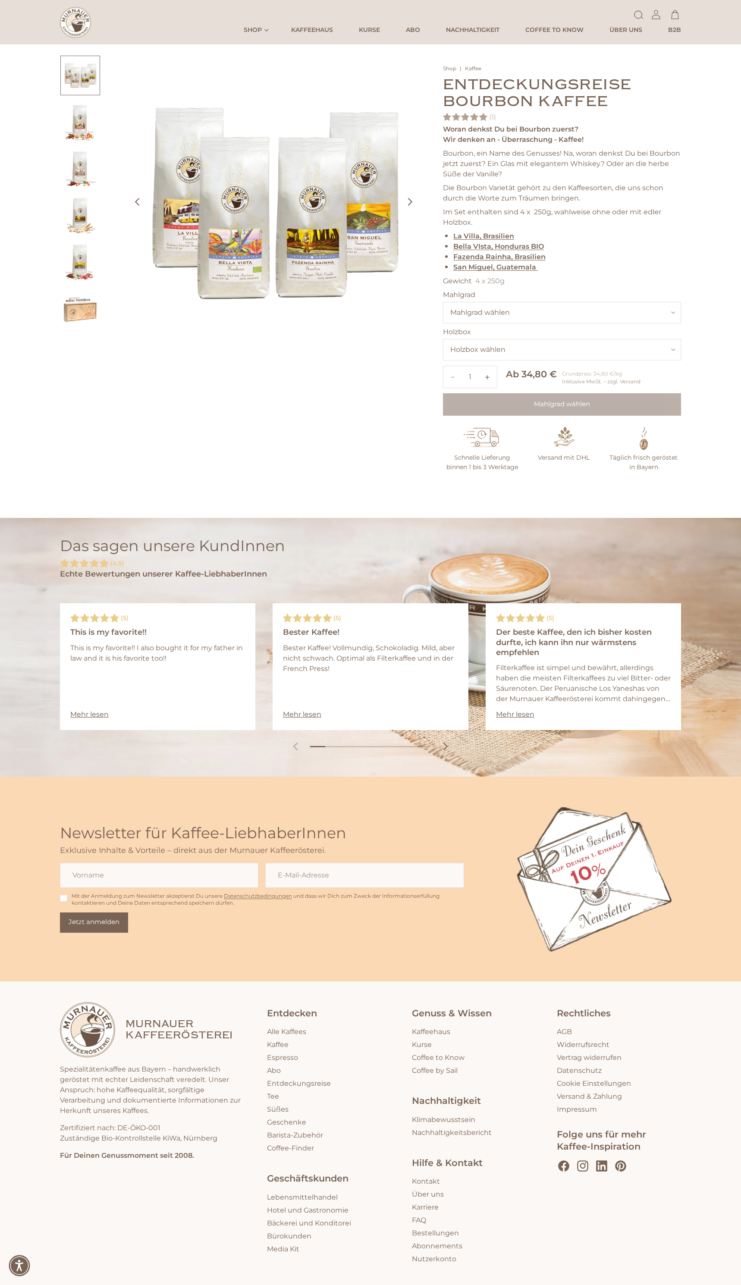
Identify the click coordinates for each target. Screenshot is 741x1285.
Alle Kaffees (286, 1031)
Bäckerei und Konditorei (309, 1223)
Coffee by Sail (435, 1070)
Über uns (428, 1194)
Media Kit (283, 1249)
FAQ (419, 1220)
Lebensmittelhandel (302, 1197)
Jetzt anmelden (94, 922)
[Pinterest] (621, 1166)
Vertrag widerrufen (589, 1057)
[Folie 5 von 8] (378, 746)
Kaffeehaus (431, 1031)
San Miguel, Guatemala (495, 267)
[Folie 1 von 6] (80, 75)
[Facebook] (564, 1166)
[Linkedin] (602, 1166)
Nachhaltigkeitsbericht (452, 1132)
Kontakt (426, 1181)
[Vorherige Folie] (134, 203)
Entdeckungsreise (299, 1083)
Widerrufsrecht (583, 1044)
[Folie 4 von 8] (362, 746)
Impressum (577, 1109)
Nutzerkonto (434, 1259)
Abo (274, 1070)
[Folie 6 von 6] (80, 308)
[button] (19, 1265)
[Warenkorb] (675, 14)
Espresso (282, 1057)
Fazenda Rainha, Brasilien (499, 257)
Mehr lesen (89, 714)
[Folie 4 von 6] (80, 215)
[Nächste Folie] (412, 203)
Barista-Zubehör (295, 1135)
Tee (273, 1096)
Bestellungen (435, 1233)
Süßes (278, 1109)
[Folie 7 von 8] (408, 746)
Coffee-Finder (290, 1148)
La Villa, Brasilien (483, 236)
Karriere (425, 1207)
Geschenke (286, 1122)
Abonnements (437, 1246)
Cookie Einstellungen (594, 1083)
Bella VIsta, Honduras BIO (498, 246)
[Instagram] (583, 1166)
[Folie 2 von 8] (332, 746)
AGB (564, 1031)
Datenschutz (579, 1070)
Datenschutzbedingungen (258, 896)
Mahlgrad (459, 295)
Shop (449, 69)
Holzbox (457, 332)
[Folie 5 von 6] (80, 262)
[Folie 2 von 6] (80, 122)
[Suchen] (638, 14)
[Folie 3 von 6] (80, 169)
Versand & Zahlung (589, 1096)
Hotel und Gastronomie (308, 1210)
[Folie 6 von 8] (393, 746)
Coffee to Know (438, 1057)
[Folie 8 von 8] (423, 746)
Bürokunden (289, 1236)
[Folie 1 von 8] (317, 746)
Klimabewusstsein (443, 1119)
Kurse (422, 1044)
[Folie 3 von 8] (347, 746)
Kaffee (473, 69)
